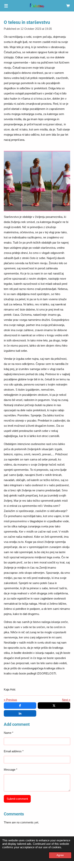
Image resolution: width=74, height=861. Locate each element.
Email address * (14, 751)
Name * (8, 732)
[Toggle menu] (6, 6)
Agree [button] (60, 855)
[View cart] (68, 6)
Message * (10, 769)
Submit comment (17, 798)
